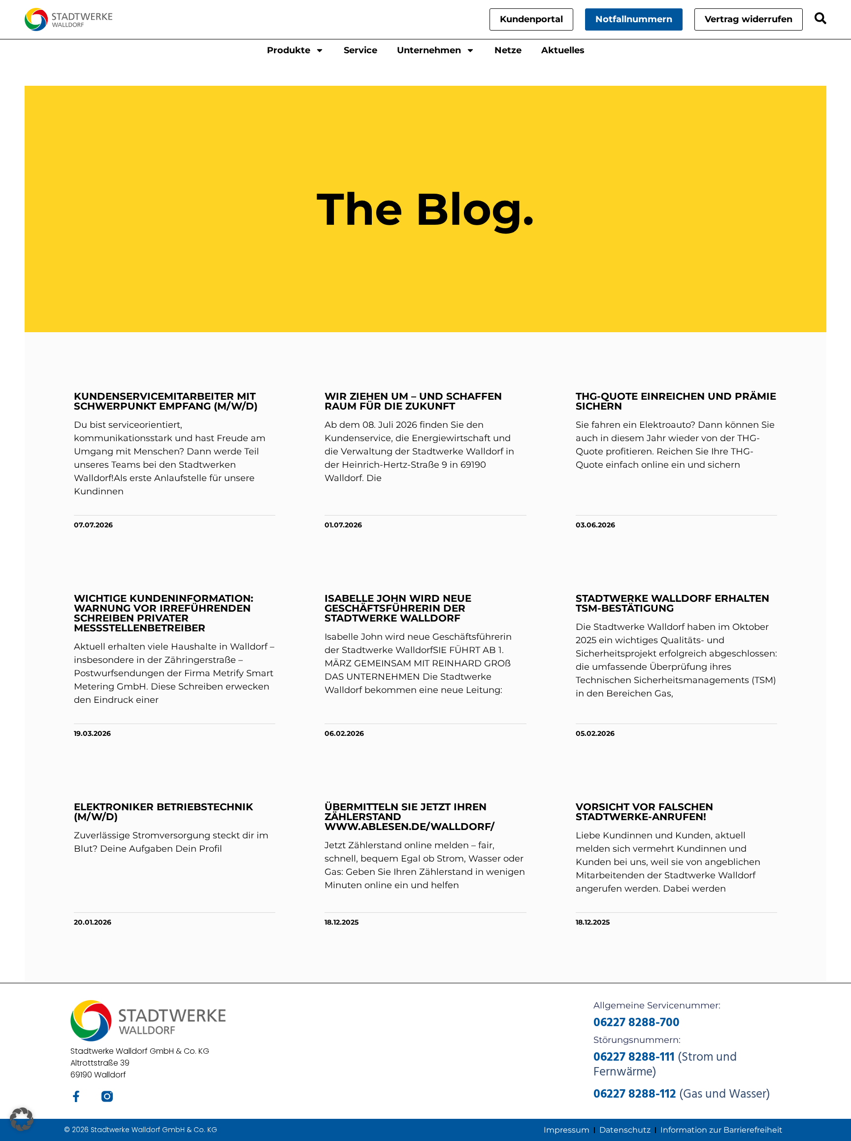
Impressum (566, 1130)
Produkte (288, 50)
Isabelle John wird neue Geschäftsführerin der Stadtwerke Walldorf (398, 608)
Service (360, 50)
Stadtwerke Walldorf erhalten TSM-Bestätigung (672, 603)
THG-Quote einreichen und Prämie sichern (676, 401)
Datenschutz (625, 1130)
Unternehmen (429, 50)
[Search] (820, 18)
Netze (508, 50)
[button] (21, 1119)
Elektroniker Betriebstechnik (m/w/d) (163, 812)
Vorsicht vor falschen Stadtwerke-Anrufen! (644, 812)
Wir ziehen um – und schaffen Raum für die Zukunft (413, 401)
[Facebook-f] (76, 1096)
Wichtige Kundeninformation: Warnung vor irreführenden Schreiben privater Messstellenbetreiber (163, 613)
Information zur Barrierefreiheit (721, 1130)
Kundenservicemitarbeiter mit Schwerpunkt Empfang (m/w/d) (166, 401)
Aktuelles (563, 50)
